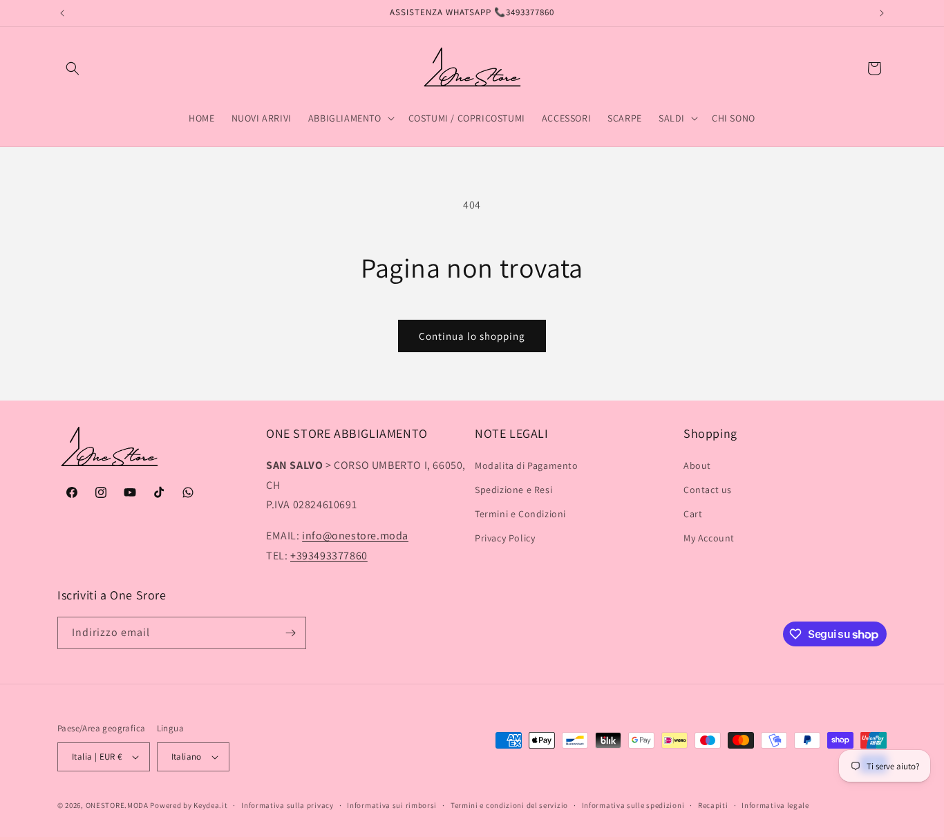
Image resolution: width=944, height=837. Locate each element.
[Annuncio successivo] (882, 13)
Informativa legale (775, 805)
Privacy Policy (505, 538)
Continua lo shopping (472, 336)
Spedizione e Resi (513, 489)
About (697, 465)
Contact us (707, 489)
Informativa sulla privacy (287, 805)
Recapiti (713, 805)
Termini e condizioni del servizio (509, 805)
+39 (329, 555)
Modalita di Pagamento (526, 465)
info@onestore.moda (355, 535)
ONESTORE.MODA (117, 805)
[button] (72, 68)
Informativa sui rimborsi (392, 805)
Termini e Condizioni (520, 514)
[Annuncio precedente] (62, 13)
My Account (709, 538)
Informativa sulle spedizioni (633, 805)
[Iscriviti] (290, 633)
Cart (692, 514)
